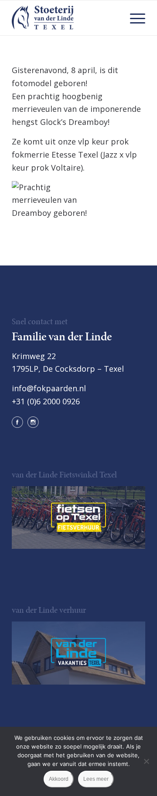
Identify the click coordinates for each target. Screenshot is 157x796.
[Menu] (133, 17)
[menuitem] (133, 17)
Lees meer (96, 779)
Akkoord (58, 779)
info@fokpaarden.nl (49, 388)
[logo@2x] (65, 17)
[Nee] (146, 761)
